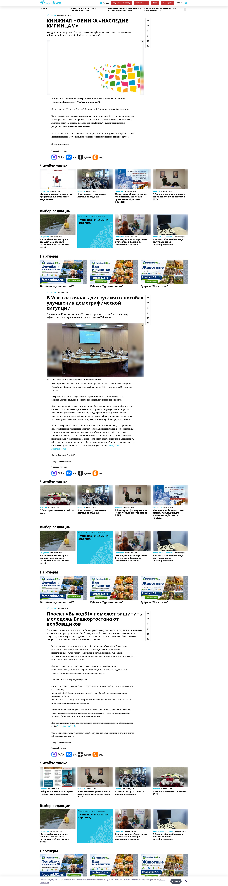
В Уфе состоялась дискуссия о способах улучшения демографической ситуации (84, 9)
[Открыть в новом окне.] (57, 157)
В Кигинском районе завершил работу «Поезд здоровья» (161, 9)
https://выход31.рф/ (66, 726)
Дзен (155, 3)
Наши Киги (50, 2)
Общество (51, 15)
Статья (43, 8)
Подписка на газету (121, 3)
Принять (176, 881)
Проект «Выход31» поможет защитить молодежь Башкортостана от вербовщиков (124, 9)
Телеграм (167, 3)
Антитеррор (141, 3)
